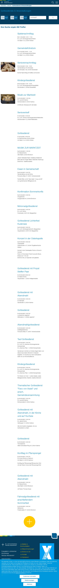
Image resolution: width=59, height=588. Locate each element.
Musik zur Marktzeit (26, 95)
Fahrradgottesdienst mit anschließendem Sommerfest (28, 500)
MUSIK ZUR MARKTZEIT (29, 148)
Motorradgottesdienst (27, 206)
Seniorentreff (23, 113)
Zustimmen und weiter (29, 576)
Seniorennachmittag (27, 63)
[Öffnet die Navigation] (56, 2)
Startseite (3, 5)
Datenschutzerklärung (21, 572)
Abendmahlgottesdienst (28, 325)
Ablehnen (29, 584)
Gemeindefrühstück (27, 48)
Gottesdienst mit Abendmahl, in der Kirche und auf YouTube (29, 413)
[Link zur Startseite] (6, 2)
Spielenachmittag (26, 34)
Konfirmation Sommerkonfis (30, 192)
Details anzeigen (29, 580)
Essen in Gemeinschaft (28, 169)
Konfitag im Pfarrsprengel (29, 453)
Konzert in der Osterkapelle (30, 239)
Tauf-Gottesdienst (26, 339)
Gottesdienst (23, 133)
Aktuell (9, 5)
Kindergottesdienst (26, 80)
